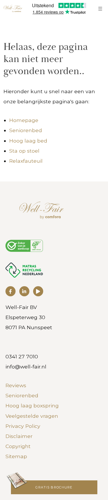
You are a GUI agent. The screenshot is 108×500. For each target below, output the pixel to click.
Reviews (15, 385)
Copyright (18, 446)
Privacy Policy (22, 426)
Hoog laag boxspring (32, 405)
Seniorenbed (25, 130)
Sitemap (16, 456)
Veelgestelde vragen (31, 416)
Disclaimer (19, 436)
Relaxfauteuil (26, 161)
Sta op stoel (24, 151)
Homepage (23, 120)
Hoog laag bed (28, 141)
